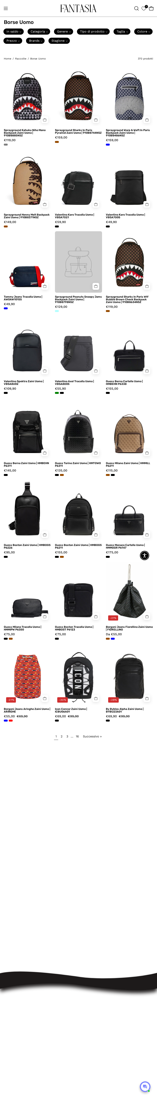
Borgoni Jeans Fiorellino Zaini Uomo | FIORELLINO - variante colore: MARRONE (108, 639)
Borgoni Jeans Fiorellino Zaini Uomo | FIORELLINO (129, 628)
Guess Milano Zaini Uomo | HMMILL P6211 (128, 464)
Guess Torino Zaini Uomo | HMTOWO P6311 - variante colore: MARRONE (62, 475)
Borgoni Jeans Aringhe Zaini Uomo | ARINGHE (27, 710)
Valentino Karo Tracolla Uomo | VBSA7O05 (125, 216)
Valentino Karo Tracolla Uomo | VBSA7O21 (74, 216)
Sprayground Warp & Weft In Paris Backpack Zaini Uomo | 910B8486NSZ (128, 133)
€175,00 (112, 552)
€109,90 (10, 388)
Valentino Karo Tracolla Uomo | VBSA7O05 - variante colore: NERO (108, 226)
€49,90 (111, 222)
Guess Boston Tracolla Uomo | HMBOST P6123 (74, 628)
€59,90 (60, 222)
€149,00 (10, 222)
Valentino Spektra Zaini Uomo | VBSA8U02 (24, 382)
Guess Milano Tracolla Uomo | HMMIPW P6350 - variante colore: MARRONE (11, 639)
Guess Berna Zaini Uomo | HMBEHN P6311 (26, 464)
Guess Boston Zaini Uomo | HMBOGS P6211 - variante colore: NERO (57, 557)
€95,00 (9, 552)
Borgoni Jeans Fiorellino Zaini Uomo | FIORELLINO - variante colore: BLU (113, 639)
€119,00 (10, 140)
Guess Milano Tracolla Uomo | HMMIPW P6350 (22, 628)
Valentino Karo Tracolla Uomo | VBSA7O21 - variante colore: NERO (57, 226)
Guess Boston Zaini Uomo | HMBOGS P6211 (78, 546)
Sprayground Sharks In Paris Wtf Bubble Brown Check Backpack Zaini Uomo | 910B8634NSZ (127, 300)
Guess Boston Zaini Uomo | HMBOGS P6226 (27, 546)
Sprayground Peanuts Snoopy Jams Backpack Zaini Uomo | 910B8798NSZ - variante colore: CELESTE (57, 311)
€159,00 (61, 137)
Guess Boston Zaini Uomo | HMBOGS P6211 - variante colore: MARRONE (62, 557)
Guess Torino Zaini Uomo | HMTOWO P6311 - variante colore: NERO (57, 475)
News (86, 1016)
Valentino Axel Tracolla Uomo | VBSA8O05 (74, 382)
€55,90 (60, 388)
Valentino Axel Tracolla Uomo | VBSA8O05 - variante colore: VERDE (57, 393)
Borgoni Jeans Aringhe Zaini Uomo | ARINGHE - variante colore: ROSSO (11, 721)
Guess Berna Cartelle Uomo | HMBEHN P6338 (124, 382)
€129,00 (61, 307)
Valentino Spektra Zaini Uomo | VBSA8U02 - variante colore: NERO (6, 393)
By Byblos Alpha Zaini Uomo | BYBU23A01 (125, 710)
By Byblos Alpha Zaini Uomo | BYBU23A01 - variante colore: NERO (108, 721)
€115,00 (112, 470)
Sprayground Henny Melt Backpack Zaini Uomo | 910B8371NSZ (27, 216)
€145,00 (10, 470)
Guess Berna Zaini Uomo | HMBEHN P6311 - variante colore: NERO (6, 475)
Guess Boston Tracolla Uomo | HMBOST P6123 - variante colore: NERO (57, 639)
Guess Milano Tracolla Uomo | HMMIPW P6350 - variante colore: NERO (6, 639)
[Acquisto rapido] (95, 370)
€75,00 (9, 634)
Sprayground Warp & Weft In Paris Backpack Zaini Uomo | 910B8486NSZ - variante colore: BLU (108, 145)
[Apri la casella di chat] (145, 1086)
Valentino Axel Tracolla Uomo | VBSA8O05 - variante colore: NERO (62, 393)
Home (7, 58)
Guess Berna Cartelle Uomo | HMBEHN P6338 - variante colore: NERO (108, 393)
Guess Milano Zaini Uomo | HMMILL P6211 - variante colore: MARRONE (108, 475)
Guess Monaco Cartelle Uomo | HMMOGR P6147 (125, 546)
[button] (136, 8)
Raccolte (20, 58)
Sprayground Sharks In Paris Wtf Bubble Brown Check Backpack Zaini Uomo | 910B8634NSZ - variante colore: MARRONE (108, 311)
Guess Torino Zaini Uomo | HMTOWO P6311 (78, 464)
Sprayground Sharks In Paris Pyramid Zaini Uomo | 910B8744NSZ (78, 131)
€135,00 (61, 470)
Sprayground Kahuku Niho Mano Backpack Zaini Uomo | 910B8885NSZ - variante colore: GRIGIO (6, 145)
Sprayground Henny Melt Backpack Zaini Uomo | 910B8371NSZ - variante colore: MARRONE (6, 226)
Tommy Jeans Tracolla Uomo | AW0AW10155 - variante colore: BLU (6, 308)
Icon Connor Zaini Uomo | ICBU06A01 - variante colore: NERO (57, 721)
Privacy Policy (93, 996)
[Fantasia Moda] (78, 8)
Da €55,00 (114, 634)
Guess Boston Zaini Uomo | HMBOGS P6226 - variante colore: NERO (6, 557)
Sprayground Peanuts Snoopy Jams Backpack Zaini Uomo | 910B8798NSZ (78, 300)
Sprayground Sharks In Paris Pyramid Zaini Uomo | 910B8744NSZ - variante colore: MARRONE (57, 142)
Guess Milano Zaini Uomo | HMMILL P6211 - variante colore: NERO (113, 475)
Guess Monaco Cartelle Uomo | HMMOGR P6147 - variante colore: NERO (108, 557)
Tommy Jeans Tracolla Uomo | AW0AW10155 (23, 298)
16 (77, 736)
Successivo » (92, 736)
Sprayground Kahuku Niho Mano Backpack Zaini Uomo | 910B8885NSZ (25, 133)
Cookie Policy (92, 1003)
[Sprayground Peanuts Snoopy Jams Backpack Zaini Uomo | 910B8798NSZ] (78, 262)
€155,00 (112, 388)
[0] (144, 8)
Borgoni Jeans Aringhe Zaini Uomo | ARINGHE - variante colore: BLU (6, 721)
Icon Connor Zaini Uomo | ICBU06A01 (71, 710)
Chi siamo (90, 1010)
